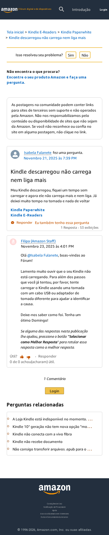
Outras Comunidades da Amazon (54, 517)
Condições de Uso (54, 504)
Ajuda (54, 510)
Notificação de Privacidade (54, 507)
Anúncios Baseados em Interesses (54, 514)
